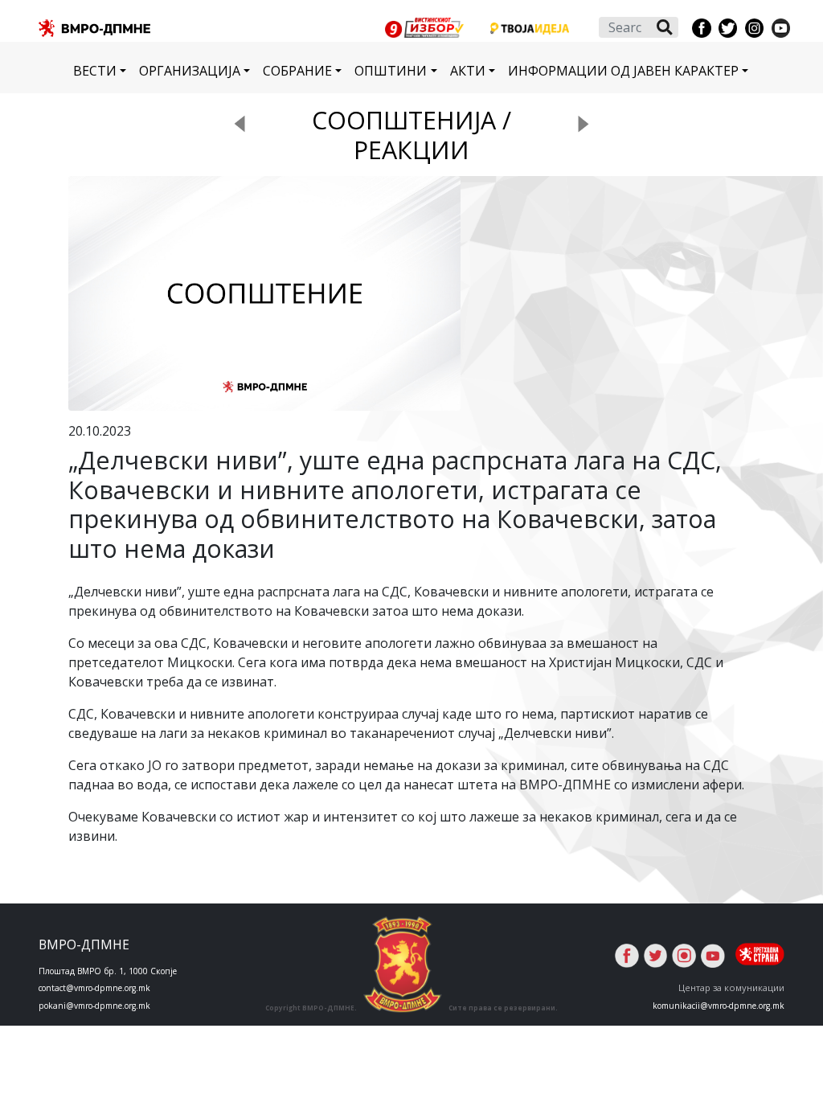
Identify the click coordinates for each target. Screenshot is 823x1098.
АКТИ (467, 71)
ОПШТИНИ (390, 71)
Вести (95, 71)
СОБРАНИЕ (297, 71)
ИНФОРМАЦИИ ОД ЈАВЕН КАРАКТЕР (623, 71)
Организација (189, 71)
